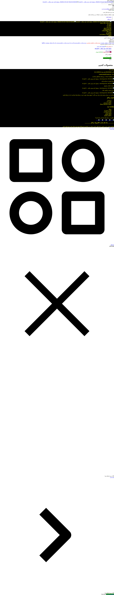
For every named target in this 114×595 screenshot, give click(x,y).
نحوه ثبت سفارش (107, 111)
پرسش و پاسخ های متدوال (105, 104)
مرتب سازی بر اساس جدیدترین (93, 42)
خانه (113, 37)
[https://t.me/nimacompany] (105, 120)
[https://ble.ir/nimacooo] (97, 120)
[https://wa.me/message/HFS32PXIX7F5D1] (108, 120)
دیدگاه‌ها (43, 42)
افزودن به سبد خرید (107, 58)
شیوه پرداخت (108, 113)
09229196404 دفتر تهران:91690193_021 (103, 72)
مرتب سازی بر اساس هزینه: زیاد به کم (60, 42)
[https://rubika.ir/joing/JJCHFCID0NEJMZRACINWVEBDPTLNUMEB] (101, 120)
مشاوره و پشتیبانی (107, 102)
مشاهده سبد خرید (110, 594)
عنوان (51, 42)
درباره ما (109, 100)
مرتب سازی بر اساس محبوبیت (107, 42)
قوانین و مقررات (107, 110)
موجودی (47, 42)
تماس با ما (109, 101)
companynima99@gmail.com (105, 74)
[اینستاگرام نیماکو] (112, 120)
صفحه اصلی (108, 17)
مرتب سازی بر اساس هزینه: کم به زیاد (77, 42)
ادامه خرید (103, 594)
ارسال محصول (108, 114)
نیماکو (110, 109)
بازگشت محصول (107, 115)
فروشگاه (109, 19)
